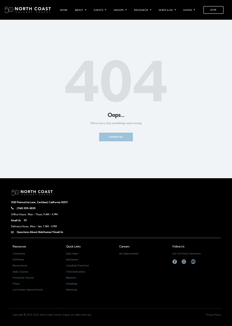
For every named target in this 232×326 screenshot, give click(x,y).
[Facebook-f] (175, 261)
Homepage (116, 137)
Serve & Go (166, 10)
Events (98, 10)
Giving (187, 10)
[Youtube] (193, 261)
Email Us (16, 220)
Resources (141, 10)
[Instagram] (184, 261)
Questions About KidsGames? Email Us (40, 232)
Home (64, 10)
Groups (119, 10)
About (79, 10)
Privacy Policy (213, 314)
